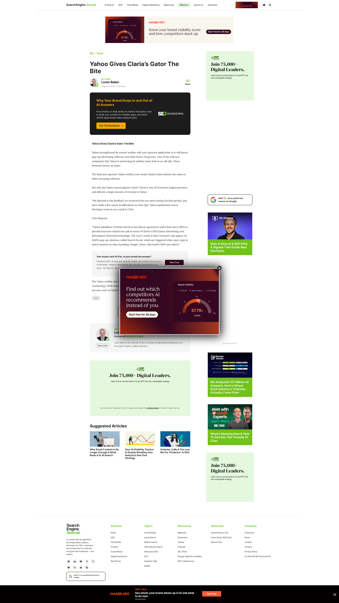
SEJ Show (182, 551)
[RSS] (86, 567)
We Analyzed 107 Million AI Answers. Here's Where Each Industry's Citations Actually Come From (229, 387)
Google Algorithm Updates (190, 556)
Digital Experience (119, 556)
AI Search (109, 5)
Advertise (212, 5)
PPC (146, 556)
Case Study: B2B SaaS (221, 537)
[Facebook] (86, 561)
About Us (198, 5)
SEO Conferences (186, 561)
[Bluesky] (68, 567)
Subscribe (249, 532)
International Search (153, 547)
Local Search (150, 537)
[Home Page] (81, 5)
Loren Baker (110, 82)
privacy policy (153, 408)
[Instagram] (74, 567)
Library (181, 542)
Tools (96, 298)
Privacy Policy (251, 551)
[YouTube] (80, 561)
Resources (169, 5)
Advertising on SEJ (219, 532)
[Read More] (230, 364)
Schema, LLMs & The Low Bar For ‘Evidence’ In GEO (175, 451)
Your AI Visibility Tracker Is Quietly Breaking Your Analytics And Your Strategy (139, 453)
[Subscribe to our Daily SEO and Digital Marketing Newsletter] (264, 5)
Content (114, 547)
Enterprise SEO (151, 551)
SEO (121, 5)
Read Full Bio (103, 345)
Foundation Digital (134, 336)
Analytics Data (150, 561)
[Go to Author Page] (94, 82)
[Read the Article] (105, 439)
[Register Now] (230, 225)
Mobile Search (150, 542)
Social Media (116, 551)
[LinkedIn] (74, 561)
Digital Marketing (151, 5)
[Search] (270, 5)
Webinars (184, 5)
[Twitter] (93, 561)
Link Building (150, 532)
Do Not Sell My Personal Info (258, 556)
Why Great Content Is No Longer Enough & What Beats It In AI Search (104, 452)
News (113, 532)
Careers (248, 547)
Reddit (147, 566)
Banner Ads (216, 542)
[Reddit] (80, 567)
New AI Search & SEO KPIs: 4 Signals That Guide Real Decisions (229, 247)
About (247, 537)
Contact (248, 542)
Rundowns (182, 537)
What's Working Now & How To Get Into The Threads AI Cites (229, 437)
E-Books (182, 547)
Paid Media (132, 5)
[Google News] (68, 561)
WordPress (116, 561)
